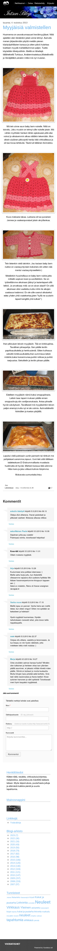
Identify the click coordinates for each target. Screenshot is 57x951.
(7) (14, 835)
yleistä (36, 920)
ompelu (33, 916)
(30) (14, 838)
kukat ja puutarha (25, 911)
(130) (15, 866)
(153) (15, 881)
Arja (12, 568)
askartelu (35, 907)
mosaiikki (10, 916)
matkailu (46, 912)
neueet (16, 916)
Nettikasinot (20, 3)
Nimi (8, 705)
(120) (15, 863)
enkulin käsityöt (17, 511)
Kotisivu (28, 723)
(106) (15, 860)
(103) (15, 869)
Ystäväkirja (15, 822)
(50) (14, 847)
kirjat (9, 912)
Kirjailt (31, 897)
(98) (14, 857)
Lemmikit (31, 903)
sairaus (39, 916)
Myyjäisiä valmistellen (27, 27)
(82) (14, 853)
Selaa (30, 3)
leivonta (38, 911)
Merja (12, 659)
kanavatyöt (45, 908)
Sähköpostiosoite (19, 714)
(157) (15, 878)
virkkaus (28, 920)
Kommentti (10, 733)
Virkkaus (13, 907)
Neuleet (42, 901)
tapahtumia (15, 920)
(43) (14, 844)
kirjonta (14, 912)
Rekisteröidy (39, 3)
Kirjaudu (50, 3)
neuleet (24, 915)
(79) (14, 850)
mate (12, 636)
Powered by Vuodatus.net (43, 947)
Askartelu (16, 897)
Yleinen (25, 907)
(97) (14, 884)
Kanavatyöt (25, 897)
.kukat (9, 897)
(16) (14, 841)
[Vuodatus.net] (12, 944)
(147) (15, 875)
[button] (25, 3)
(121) (15, 872)
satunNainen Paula (18, 531)
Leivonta (22, 902)
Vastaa (11, 524)
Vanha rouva (15, 602)
